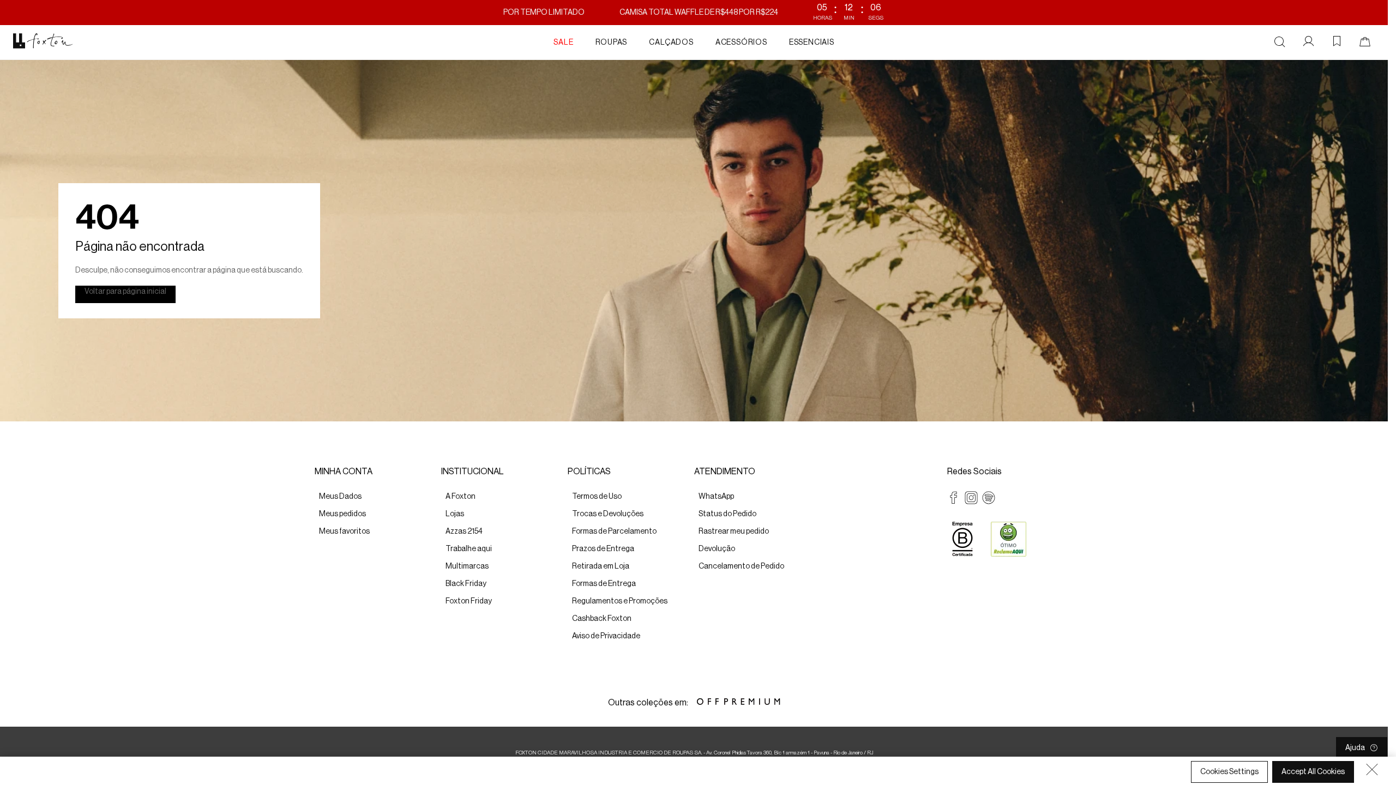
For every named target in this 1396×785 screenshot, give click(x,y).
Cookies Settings (1229, 772)
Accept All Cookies (1313, 772)
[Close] (1372, 769)
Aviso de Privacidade (541, 774)
